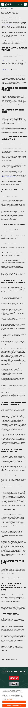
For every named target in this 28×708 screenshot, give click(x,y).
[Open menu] (2, 4)
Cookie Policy (9, 699)
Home (2, 8)
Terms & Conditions (9, 8)
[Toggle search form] (18, 4)
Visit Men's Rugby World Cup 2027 (9, 1)
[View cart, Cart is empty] (25, 4)
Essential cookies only (14, 701)
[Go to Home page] (8, 4)
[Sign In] (21, 4)
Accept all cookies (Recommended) (14, 705)
